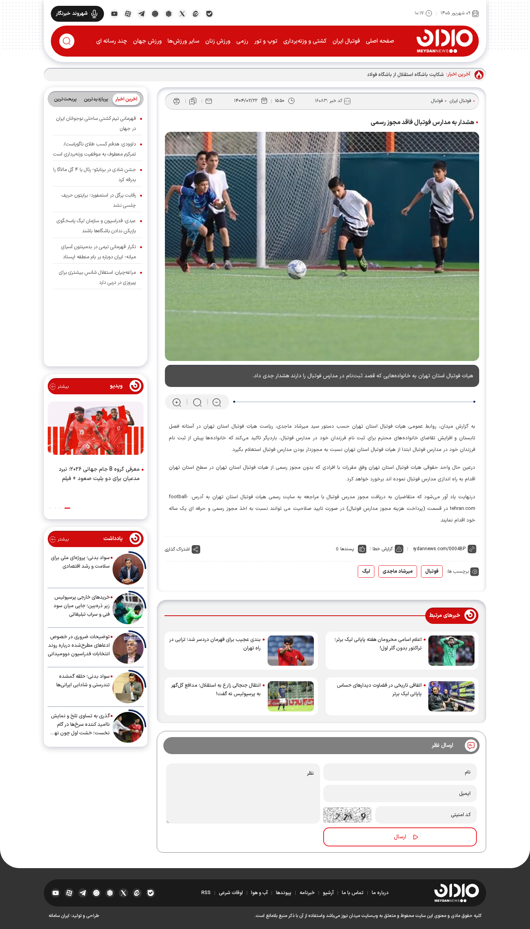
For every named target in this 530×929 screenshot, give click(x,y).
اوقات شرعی (231, 893)
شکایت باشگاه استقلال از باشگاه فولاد (405, 75)
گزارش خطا (382, 549)
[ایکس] (182, 13)
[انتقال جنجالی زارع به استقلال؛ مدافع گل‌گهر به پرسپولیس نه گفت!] (291, 696)
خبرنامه (307, 893)
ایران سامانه (58, 915)
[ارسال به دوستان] (209, 101)
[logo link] (444, 40)
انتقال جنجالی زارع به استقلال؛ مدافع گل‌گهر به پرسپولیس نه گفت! (216, 690)
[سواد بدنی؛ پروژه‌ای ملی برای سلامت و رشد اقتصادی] (128, 569)
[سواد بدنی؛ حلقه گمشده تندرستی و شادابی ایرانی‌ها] (128, 687)
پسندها (347, 549)
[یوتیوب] (114, 13)
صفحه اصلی (380, 41)
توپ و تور (265, 41)
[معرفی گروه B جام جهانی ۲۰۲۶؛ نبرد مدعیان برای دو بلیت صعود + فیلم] (96, 429)
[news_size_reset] (196, 402)
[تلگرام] (141, 13)
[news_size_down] (217, 402)
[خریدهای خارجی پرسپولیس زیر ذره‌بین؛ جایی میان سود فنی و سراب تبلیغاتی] (128, 608)
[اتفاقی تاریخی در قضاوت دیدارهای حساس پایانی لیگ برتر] (451, 696)
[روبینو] (155, 13)
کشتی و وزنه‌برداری (305, 41)
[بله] (209, 13)
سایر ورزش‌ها (183, 41)
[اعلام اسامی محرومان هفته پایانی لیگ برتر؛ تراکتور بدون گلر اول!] (451, 650)
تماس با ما (353, 893)
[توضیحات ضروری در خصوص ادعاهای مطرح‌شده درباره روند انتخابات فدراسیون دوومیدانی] (128, 648)
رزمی (242, 41)
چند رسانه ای (111, 41)
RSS (206, 893)
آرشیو (328, 893)
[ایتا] (196, 13)
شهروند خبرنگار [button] (72, 13)
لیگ (366, 571)
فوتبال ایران (346, 41)
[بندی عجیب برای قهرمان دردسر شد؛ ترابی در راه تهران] (291, 650)
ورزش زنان (217, 41)
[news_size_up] (177, 402)
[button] (67, 508)
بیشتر (62, 386)
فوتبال (437, 100)
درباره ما (380, 893)
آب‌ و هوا (259, 893)
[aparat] (128, 13)
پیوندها (283, 893)
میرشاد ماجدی (398, 571)
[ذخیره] (193, 101)
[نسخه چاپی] (176, 101)
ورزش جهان (147, 41)
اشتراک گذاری (177, 549)
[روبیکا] (168, 13)
